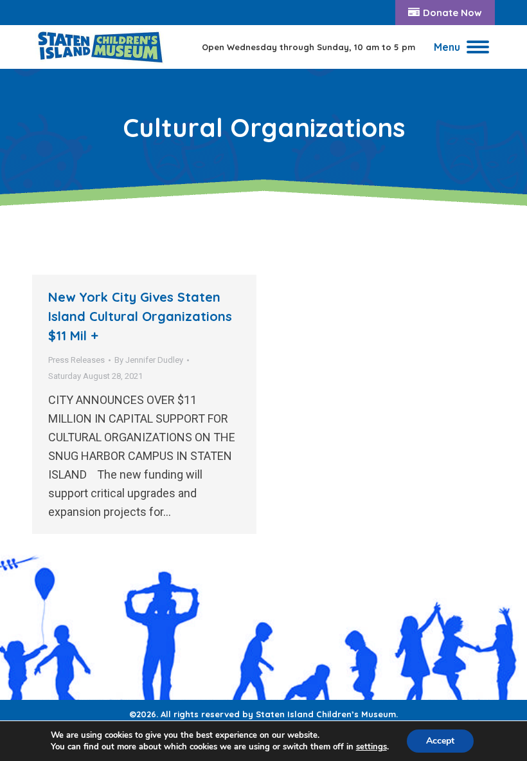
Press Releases (76, 360)
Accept (440, 741)
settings (371, 747)
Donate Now (452, 12)
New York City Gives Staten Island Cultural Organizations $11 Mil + (140, 316)
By (148, 360)
